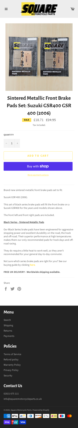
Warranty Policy (12, 365)
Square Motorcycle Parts (21, 410)
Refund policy (11, 359)
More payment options (38, 175)
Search (7, 320)
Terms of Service (12, 354)
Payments (9, 336)
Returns (8, 331)
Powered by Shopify (40, 410)
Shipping (8, 325)
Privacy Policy (11, 370)
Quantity (9, 134)
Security (8, 375)
